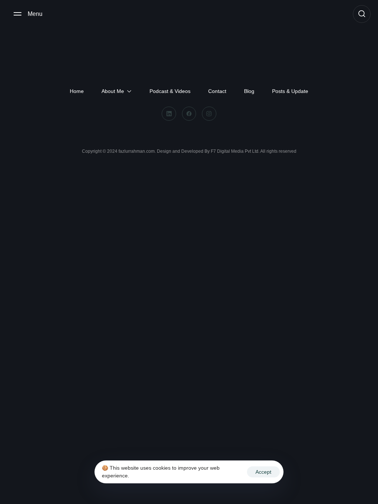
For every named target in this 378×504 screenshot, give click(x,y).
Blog (249, 91)
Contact (217, 91)
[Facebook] (189, 114)
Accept (263, 472)
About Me (113, 91)
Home (77, 91)
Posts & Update (290, 91)
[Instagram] (209, 114)
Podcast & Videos (170, 91)
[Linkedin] (169, 114)
